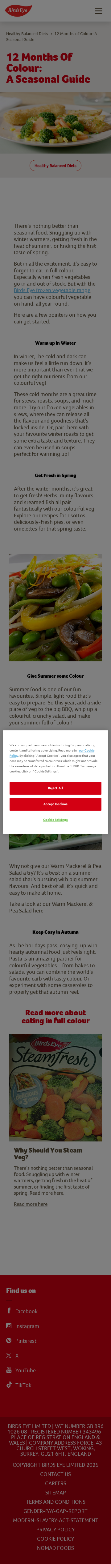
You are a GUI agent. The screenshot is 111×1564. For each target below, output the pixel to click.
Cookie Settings (55, 820)
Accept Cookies (55, 804)
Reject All (55, 788)
